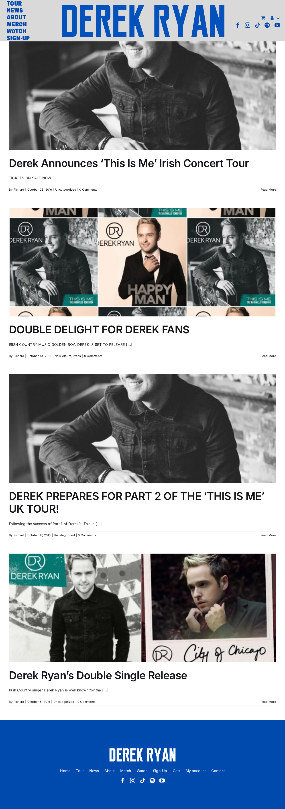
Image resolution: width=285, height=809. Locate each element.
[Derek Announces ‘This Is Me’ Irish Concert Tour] (142, 95)
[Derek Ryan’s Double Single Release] (142, 608)
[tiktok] (257, 25)
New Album (63, 356)
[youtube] (277, 25)
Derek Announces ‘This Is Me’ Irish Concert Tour (142, 91)
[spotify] (267, 25)
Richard (19, 189)
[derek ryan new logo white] (142, 750)
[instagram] (247, 25)
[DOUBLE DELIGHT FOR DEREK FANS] (142, 262)
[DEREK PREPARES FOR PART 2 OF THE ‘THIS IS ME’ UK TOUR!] (142, 428)
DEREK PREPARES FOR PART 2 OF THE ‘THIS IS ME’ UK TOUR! (142, 424)
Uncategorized (65, 189)
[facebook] (237, 25)
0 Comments (88, 189)
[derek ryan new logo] (143, 5)
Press (77, 356)
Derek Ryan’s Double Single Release (142, 603)
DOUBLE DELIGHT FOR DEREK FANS (142, 257)
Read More (268, 189)
